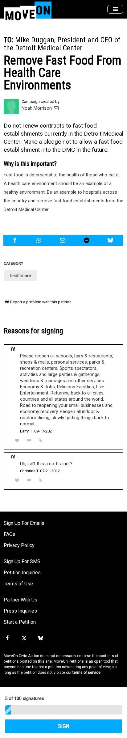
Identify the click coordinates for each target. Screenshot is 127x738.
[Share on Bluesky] (111, 240)
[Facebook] (7, 638)
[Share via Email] (63, 240)
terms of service (86, 672)
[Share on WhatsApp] (39, 240)
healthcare (20, 275)
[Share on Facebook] (15, 240)
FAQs (9, 534)
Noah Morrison (37, 108)
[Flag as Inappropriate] (29, 440)
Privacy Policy (19, 545)
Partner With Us (20, 600)
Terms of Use (18, 584)
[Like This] (17, 440)
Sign (63, 726)
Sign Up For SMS (22, 561)
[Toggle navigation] (115, 9)
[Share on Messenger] (87, 240)
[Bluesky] (40, 638)
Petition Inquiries (22, 573)
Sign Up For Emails (24, 523)
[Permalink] (41, 440)
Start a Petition (20, 622)
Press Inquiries (20, 611)
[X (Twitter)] (23, 638)
